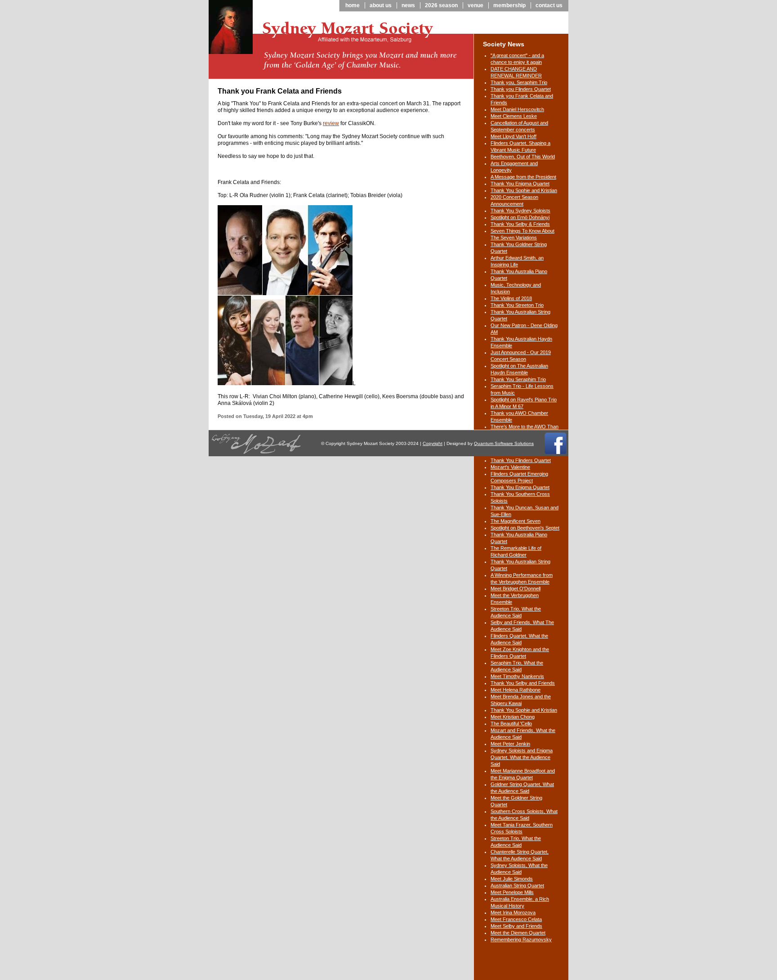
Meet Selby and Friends (516, 926)
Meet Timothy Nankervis (517, 676)
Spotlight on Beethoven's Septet (525, 527)
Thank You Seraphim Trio (518, 379)
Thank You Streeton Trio (517, 305)
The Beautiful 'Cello (511, 723)
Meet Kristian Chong (513, 716)
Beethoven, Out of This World (523, 156)
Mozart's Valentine (510, 467)
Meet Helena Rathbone (515, 689)
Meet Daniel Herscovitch (517, 109)
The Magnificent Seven (515, 521)
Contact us (549, 5)
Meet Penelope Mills (512, 892)
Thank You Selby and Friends (523, 683)
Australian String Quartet (517, 885)
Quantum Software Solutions (504, 443)
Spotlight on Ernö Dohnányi (520, 217)
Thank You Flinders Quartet (521, 460)
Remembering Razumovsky (521, 939)
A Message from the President (523, 177)
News (408, 5)
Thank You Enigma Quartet (520, 183)
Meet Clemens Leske (514, 116)
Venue (475, 5)
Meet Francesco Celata (516, 919)
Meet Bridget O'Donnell (515, 588)
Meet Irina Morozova (513, 912)
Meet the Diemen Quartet (518, 932)
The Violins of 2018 (511, 298)
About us (381, 5)
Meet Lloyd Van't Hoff (513, 136)
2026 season (441, 5)
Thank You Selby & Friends (520, 224)
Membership (509, 5)
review (331, 123)
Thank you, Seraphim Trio (519, 82)
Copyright (432, 443)
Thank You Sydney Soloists (520, 210)
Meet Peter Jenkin (510, 743)
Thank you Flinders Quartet (521, 89)
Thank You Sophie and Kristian (524, 190)
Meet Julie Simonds (512, 878)
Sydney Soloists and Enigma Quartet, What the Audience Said (522, 757)
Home (352, 5)
